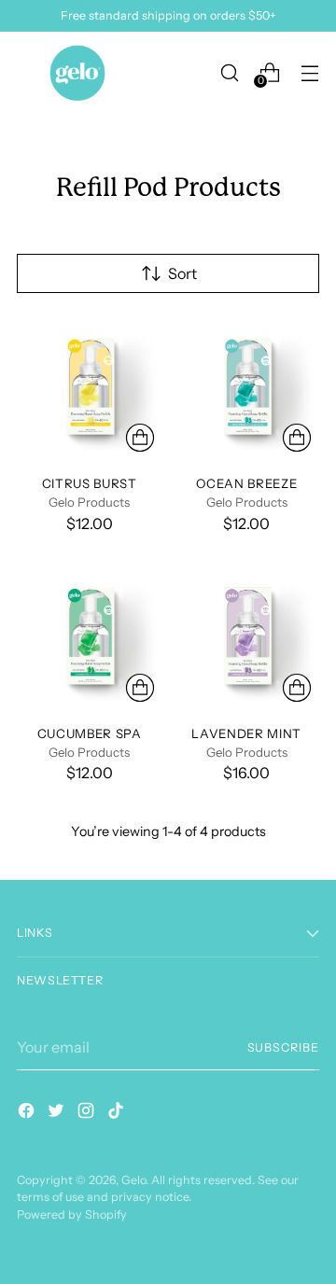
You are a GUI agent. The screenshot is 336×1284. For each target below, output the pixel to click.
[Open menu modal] (309, 72)
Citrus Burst (89, 483)
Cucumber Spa (89, 733)
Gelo (133, 1180)
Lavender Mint (246, 733)
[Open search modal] (229, 72)
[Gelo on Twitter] (58, 1113)
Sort (182, 273)
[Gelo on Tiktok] (117, 1113)
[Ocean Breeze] (247, 388)
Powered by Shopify (72, 1214)
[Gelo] (77, 72)
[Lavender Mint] (247, 637)
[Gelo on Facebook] (28, 1113)
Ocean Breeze (246, 483)
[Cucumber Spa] (89, 637)
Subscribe (283, 1047)
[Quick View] (140, 437)
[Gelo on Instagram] (88, 1113)
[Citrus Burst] (89, 388)
